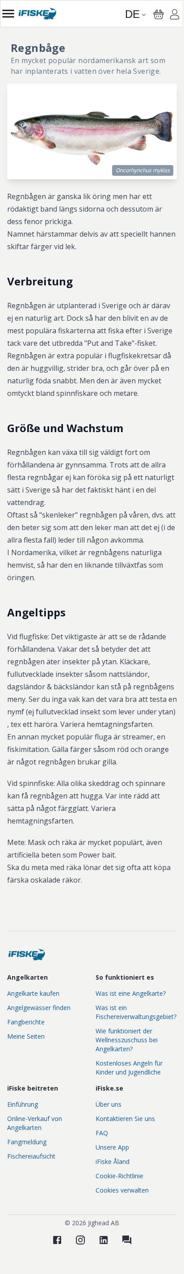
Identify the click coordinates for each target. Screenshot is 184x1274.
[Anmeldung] (174, 15)
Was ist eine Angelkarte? (131, 993)
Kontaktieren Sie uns (125, 1118)
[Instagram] (80, 1240)
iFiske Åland (113, 1161)
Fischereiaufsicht (31, 1156)
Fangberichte (26, 1022)
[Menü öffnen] (8, 13)
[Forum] (127, 1240)
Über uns (108, 1104)
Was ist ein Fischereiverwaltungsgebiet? (136, 1012)
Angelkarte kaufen (33, 993)
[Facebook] (57, 1240)
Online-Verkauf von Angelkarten (34, 1123)
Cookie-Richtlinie (119, 1176)
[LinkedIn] (104, 1240)
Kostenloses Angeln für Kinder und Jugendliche (129, 1067)
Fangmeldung (26, 1142)
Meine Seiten (26, 1036)
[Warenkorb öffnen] (158, 14)
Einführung (22, 1104)
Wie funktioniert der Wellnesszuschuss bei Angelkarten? (127, 1040)
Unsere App (112, 1147)
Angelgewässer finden (39, 1007)
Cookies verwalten (122, 1190)
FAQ (102, 1133)
